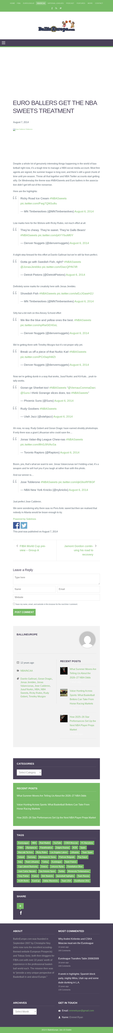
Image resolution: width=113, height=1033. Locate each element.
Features (81, 3)
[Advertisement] (56, 69)
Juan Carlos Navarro (27, 871)
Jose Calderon (42, 686)
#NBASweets (58, 198)
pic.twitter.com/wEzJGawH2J (75, 293)
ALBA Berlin (23, 881)
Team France (70, 862)
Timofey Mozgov (37, 696)
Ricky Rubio (35, 693)
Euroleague (56, 862)
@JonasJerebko (30, 266)
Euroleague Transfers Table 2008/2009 (78, 958)
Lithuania (75, 852)
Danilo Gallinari (28, 678)
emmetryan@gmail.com (81, 1010)
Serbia (61, 871)
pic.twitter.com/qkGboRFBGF (76, 482)
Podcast (70, 3)
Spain (82, 848)
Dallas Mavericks (50, 881)
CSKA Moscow (71, 843)
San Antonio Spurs (47, 871)
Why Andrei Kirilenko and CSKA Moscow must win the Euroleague (75, 941)
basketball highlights (65, 876)
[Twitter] (60, 8)
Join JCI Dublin (65, 1030)
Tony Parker (23, 876)
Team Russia (83, 876)
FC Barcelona (87, 843)
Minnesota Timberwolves (78, 871)
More (90, 3)
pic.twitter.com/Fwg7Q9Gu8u (38, 203)
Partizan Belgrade (66, 857)
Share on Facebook (16, 525)
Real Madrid (45, 843)
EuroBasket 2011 (82, 881)
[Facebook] (51, 8)
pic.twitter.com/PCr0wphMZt (38, 356)
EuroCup (36, 881)
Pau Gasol (82, 857)
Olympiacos (31, 848)
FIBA (18, 3)
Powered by (24, 519)
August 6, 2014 (84, 211)
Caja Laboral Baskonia (27, 866)
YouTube (57, 843)
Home (12, 3)
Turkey (45, 862)
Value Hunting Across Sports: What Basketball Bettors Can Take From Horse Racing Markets (82, 697)
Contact (99, 3)
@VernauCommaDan (81, 387)
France (35, 876)
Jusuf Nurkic (26, 689)
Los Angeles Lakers (58, 852)
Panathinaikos (46, 848)
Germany (31, 857)
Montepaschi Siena (47, 857)
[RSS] (56, 8)
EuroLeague (28, 3)
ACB (75, 848)
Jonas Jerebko (28, 682)
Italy (20, 862)
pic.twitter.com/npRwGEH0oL (38, 325)
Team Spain (87, 852)
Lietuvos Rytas (57, 866)
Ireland (21, 857)
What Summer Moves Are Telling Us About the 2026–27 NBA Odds (83, 673)
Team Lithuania (32, 862)
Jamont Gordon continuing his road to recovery (78, 550)
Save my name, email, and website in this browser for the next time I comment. (47, 604)
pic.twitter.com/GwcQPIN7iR (60, 266)
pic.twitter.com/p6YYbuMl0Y (55, 235)
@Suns (25, 392)
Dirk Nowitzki (47, 876)
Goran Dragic (45, 678)
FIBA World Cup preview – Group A (33, 548)
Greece (44, 866)
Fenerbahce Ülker (74, 866)
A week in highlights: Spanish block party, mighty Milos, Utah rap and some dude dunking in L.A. (78, 978)
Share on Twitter (24, 525)
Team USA (66, 881)
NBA (37, 689)
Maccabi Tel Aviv (25, 852)
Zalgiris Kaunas (62, 848)
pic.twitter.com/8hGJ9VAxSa (38, 444)
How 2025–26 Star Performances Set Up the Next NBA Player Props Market (83, 723)
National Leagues (56, 3)
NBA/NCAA (41, 3)
